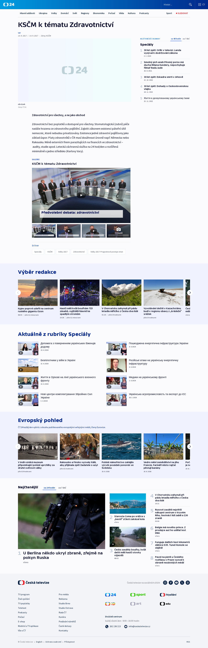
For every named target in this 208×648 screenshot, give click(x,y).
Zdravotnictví (79, 251)
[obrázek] (74, 70)
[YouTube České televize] (176, 582)
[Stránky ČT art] (135, 603)
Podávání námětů (67, 621)
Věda (121, 13)
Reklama (63, 598)
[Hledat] (190, 4)
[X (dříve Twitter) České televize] (182, 582)
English (39, 642)
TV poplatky (24, 603)
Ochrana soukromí (53, 642)
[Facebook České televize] (171, 582)
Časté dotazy (65, 626)
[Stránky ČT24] (110, 594)
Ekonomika (98, 13)
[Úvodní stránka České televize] (34, 582)
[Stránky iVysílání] (168, 594)
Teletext (22, 607)
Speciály (38, 251)
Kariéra (62, 617)
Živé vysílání (24, 598)
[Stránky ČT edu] (165, 603)
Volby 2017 (62, 251)
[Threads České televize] (188, 582)
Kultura (131, 13)
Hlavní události (27, 13)
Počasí (111, 13)
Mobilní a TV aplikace (28, 626)
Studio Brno (64, 603)
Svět (75, 13)
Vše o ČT (22, 630)
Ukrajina (43, 13)
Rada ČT (63, 612)
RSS (188, 642)
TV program (24, 594)
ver (19, 32)
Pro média (64, 594)
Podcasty (144, 13)
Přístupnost (69, 642)
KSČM (50, 251)
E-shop (21, 621)
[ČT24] (8, 4)
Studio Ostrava (66, 607)
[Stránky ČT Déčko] (110, 603)
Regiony (85, 13)
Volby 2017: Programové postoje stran (107, 251)
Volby (54, 13)
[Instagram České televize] (165, 582)
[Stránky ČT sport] (138, 594)
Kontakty (63, 630)
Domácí (65, 13)
